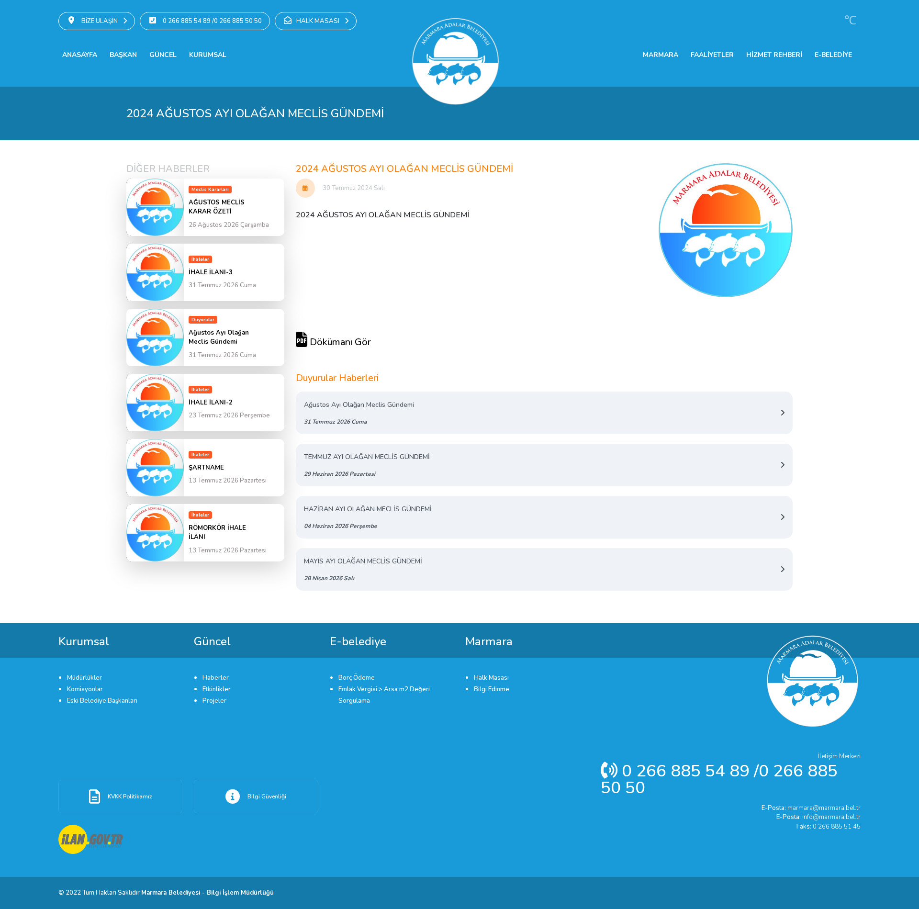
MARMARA (660, 54)
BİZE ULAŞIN (99, 21)
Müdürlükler (84, 677)
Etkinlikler (216, 689)
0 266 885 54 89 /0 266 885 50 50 (211, 21)
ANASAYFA (79, 54)
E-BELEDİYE (833, 54)
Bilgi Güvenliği (266, 796)
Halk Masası (491, 677)
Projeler (214, 700)
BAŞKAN (123, 54)
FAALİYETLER (712, 54)
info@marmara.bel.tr (818, 817)
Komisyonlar (85, 689)
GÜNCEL (163, 54)
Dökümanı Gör (339, 342)
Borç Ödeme (356, 677)
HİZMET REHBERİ (774, 54)
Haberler (215, 677)
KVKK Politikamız (130, 796)
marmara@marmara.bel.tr (811, 808)
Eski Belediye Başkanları (102, 700)
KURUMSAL (207, 54)
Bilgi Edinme (491, 689)
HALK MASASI (318, 21)
